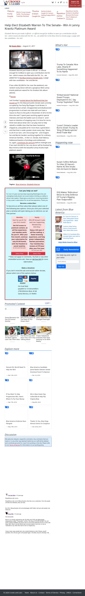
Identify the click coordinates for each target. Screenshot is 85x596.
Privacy (62, 593)
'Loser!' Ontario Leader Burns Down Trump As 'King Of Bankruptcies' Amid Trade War (67, 129)
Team (27, 593)
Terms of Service (14, 445)
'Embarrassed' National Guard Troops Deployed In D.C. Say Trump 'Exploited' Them (68, 98)
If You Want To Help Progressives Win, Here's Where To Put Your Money (15, 396)
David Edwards (61, 136)
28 (57, 177)
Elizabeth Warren (33, 184)
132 (31, 353)
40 (30, 407)
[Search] (67, 2)
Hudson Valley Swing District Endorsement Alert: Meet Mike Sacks (70, 228)
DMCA (68, 593)
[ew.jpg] (12, 96)
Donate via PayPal (33, 279)
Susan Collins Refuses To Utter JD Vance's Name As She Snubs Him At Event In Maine (67, 165)
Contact (41, 593)
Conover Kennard (62, 75)
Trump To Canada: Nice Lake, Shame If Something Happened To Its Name (67, 68)
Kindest (22, 283)
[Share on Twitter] (5, 127)
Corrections (77, 593)
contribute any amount (26, 143)
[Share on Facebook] (5, 122)
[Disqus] (28, 513)
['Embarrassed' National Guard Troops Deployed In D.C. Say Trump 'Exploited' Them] (67, 86)
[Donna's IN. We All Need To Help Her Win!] (16, 358)
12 (5, 131)
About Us (33, 593)
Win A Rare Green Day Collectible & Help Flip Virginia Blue (38, 396)
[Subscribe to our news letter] (64, 2)
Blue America (21, 184)
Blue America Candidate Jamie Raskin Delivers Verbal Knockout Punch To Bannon (40, 369)
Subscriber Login (75, 5)
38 (57, 49)
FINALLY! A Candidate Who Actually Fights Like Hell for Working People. (71, 236)
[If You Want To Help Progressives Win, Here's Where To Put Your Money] (16, 385)
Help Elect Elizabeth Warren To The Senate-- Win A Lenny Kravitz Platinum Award (42, 26)
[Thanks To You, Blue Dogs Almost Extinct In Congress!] (40, 412)
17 (6, 380)
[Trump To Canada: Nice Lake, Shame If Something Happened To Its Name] (67, 55)
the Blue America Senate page (31, 78)
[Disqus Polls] (28, 469)
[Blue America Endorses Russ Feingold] (16, 412)
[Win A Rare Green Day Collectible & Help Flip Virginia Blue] (40, 385)
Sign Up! (61, 266)
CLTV (23, 3)
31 (57, 110)
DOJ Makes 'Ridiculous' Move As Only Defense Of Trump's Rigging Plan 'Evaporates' (67, 196)
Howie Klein (16, 46)
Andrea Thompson (62, 105)
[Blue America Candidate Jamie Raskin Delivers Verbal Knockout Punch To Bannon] (40, 358)
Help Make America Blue (67, 242)
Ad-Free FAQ (36, 259)
